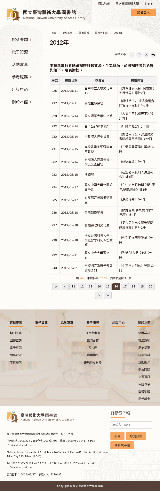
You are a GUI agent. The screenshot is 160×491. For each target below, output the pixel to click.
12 (82, 286)
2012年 (118, 33)
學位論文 (16, 362)
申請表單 (144, 384)
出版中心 (20, 90)
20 (150, 286)
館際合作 (93, 340)
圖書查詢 (16, 340)
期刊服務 (16, 333)
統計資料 (144, 355)
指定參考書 (92, 333)
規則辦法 (144, 362)
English (149, 3)
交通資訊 (144, 377)
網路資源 (16, 355)
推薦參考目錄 (93, 362)
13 (90, 286)
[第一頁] (56, 286)
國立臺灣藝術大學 (127, 3)
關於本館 (20, 102)
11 (73, 286)
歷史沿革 (144, 347)
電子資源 (20, 52)
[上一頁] (65, 286)
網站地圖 (104, 3)
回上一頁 (153, 55)
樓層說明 (144, 340)
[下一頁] (99, 295)
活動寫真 (20, 65)
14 (99, 286)
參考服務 (20, 77)
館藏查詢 (20, 40)
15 (107, 286)
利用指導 (93, 355)
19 (142, 286)
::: (2, 3)
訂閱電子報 (120, 413)
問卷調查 (144, 399)
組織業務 (144, 333)
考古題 (92, 347)
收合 (150, 313)
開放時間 (144, 369)
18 (133, 286)
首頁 (53, 33)
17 (125, 286)
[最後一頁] (108, 295)
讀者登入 (143, 12)
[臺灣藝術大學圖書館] (49, 14)
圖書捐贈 (84, 33)
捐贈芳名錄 (101, 33)
